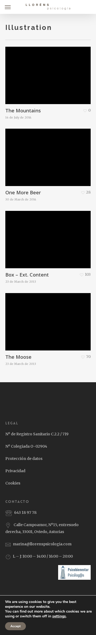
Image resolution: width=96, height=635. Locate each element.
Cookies (12, 483)
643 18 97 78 (25, 512)
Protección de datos (23, 458)
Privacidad (15, 470)
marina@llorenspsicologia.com (42, 544)
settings (59, 616)
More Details (49, 71)
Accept (15, 626)
